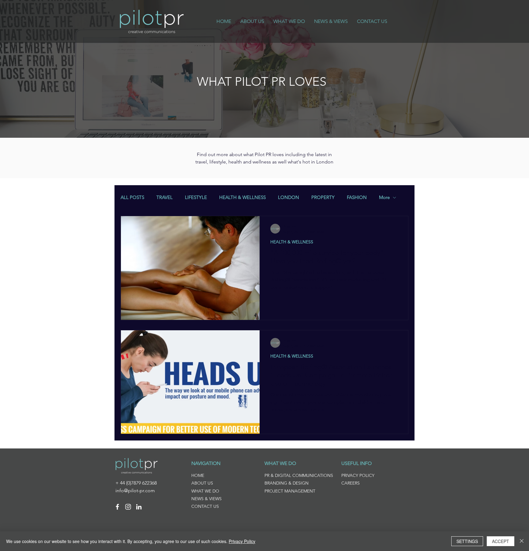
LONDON (288, 197)
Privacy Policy (242, 541)
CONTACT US (205, 506)
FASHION (357, 197)
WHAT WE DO (205, 491)
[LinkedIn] (139, 507)
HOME (197, 475)
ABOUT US (202, 483)
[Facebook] (117, 507)
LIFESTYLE (196, 197)
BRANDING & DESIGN (286, 483)
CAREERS (350, 483)
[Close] (521, 541)
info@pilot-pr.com (135, 490)
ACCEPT (500, 541)
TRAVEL (164, 197)
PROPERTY (323, 197)
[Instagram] (128, 507)
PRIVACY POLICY (357, 475)
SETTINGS (467, 541)
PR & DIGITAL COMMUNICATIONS (298, 475)
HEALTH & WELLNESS (242, 197)
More (384, 197)
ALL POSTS (132, 197)
